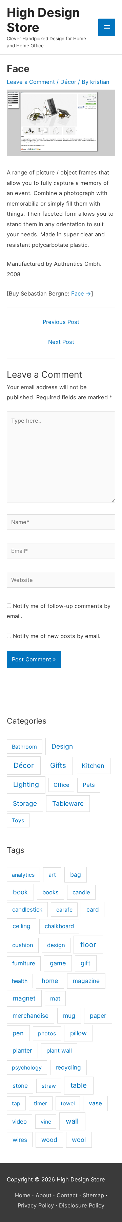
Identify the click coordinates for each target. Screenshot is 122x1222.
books (50, 892)
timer (40, 1103)
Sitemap (93, 1195)
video (19, 1121)
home (50, 980)
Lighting (26, 784)
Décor (68, 81)
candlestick (27, 909)
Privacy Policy (36, 1205)
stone (20, 1085)
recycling (68, 1067)
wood (49, 1139)
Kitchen (93, 765)
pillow (78, 1033)
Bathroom (24, 746)
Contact (67, 1195)
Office (61, 784)
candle (81, 892)
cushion (22, 945)
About (44, 1195)
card (92, 909)
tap (16, 1103)
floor (88, 944)
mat (55, 998)
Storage (25, 803)
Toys (18, 820)
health (19, 981)
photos (47, 1033)
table (78, 1085)
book (20, 892)
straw (49, 1085)
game (58, 963)
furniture (23, 963)
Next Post (61, 341)
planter (22, 1050)
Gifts (58, 765)
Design (62, 746)
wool (79, 1139)
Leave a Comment (31, 81)
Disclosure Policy (81, 1205)
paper (98, 1015)
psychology (27, 1067)
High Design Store (43, 20)
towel (68, 1103)
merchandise (30, 1015)
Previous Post (61, 322)
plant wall (59, 1050)
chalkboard (59, 926)
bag (75, 874)
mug (69, 1015)
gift (85, 963)
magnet (24, 998)
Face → (81, 293)
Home (22, 1195)
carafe (64, 909)
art (52, 874)
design (56, 945)
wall (72, 1121)
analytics (23, 874)
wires (20, 1139)
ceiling (21, 926)
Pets (89, 784)
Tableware (68, 803)
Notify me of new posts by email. (57, 636)
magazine (86, 980)
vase (95, 1103)
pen (18, 1033)
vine (46, 1121)
